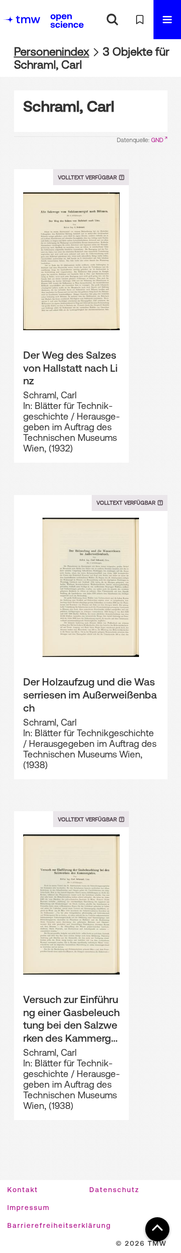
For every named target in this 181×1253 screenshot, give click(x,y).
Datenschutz (114, 1190)
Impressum (28, 1207)
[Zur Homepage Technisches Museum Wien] (21, 19)
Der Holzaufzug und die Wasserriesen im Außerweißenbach (90, 694)
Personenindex (51, 51)
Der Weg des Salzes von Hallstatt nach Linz (70, 367)
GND (157, 140)
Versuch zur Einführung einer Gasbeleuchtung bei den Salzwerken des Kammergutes (71, 1019)
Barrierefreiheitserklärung (59, 1225)
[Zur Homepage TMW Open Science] (67, 20)
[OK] (112, 19)
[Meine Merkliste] (139, 19)
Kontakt (22, 1190)
